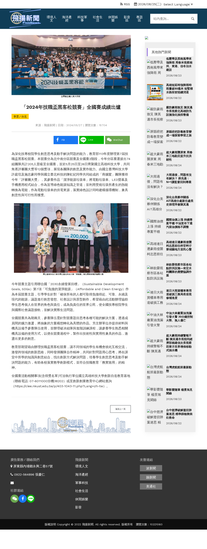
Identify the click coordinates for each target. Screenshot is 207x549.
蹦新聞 (151, 477)
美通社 (151, 486)
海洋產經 (67, 18)
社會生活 (97, 18)
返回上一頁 (120, 409)
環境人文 (51, 18)
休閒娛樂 (113, 18)
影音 (78, 507)
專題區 (139, 18)
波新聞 (151, 468)
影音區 (127, 18)
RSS (126, 4)
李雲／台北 (20, 116)
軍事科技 (81, 483)
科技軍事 (82, 18)
